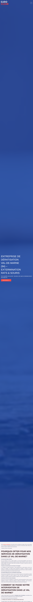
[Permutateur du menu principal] (31, 3)
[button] (6, 280)
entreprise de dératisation (6, 544)
